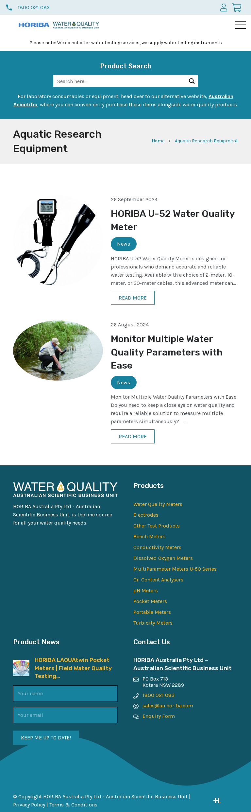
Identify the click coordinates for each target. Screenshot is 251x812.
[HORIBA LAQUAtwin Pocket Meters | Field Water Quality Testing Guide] (21, 664)
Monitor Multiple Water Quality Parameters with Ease (167, 352)
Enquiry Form (158, 716)
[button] (240, 25)
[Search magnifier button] (191, 81)
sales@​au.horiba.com (167, 705)
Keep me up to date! (46, 737)
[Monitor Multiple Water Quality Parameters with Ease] (58, 324)
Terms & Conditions (73, 805)
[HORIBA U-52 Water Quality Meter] (58, 199)
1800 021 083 (158, 695)
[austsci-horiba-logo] (34, 25)
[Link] (225, 800)
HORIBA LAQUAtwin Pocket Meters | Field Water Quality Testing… (73, 668)
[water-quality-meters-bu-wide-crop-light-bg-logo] (76, 25)
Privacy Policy (29, 805)
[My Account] (223, 7)
